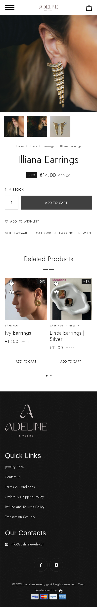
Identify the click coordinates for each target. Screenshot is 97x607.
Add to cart (56, 202)
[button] (26, 361)
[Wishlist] (11, 284)
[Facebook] (40, 565)
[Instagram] (56, 565)
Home (20, 146)
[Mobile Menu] (9, 7)
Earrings (48, 146)
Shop (33, 146)
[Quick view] (11, 292)
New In (84, 233)
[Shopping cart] (89, 8)
